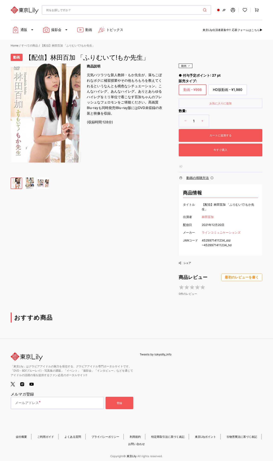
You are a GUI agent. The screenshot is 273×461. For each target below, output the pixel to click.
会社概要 (21, 436)
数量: (183, 111)
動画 (183, 65)
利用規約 (135, 436)
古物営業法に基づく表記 (242, 436)
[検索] (205, 10)
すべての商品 (29, 45)
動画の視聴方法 (197, 178)
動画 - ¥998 (192, 91)
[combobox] (126, 10)
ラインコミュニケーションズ (221, 232)
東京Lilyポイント (205, 436)
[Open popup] (212, 178)
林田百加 (208, 217)
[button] (233, 10)
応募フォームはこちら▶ (247, 30)
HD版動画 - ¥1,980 (227, 91)
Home (15, 45)
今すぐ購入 (220, 149)
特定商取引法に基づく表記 (167, 436)
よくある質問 (72, 436)
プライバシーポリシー (105, 436)
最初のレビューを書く (242, 277)
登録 (119, 403)
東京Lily (131, 456)
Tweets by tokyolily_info (155, 354)
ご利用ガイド (45, 436)
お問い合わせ (136, 444)
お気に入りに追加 (220, 103)
